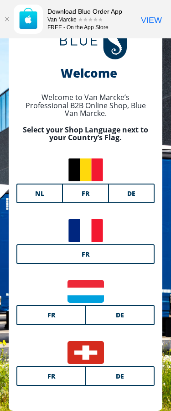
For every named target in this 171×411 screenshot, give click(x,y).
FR (85, 193)
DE (131, 193)
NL (39, 193)
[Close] (7, 19)
